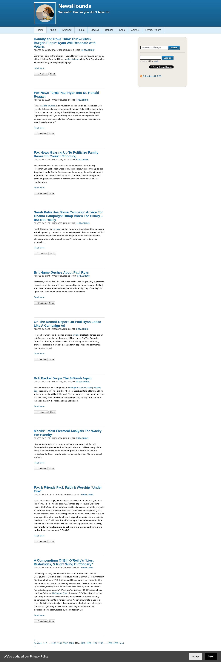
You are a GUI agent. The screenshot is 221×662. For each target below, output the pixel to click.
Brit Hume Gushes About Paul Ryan (61, 272)
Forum (81, 30)
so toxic (56, 229)
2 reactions (83, 276)
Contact (135, 30)
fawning (51, 106)
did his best (73, 59)
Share (52, 74)
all (42, 106)
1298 (109, 643)
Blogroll (95, 30)
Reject (211, 656)
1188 (100, 643)
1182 (65, 643)
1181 (59, 643)
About (53, 30)
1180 (53, 643)
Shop (122, 30)
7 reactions (82, 438)
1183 (71, 643)
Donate (109, 30)
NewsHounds (74, 6)
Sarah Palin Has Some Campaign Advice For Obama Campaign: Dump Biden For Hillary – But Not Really (68, 216)
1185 (83, 643)
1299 (116, 643)
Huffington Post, (59, 593)
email (156, 61)
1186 (89, 643)
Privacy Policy (153, 30)
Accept (195, 656)
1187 (94, 643)
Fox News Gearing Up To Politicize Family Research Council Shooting (66, 154)
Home (40, 30)
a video (76, 335)
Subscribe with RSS (152, 76)
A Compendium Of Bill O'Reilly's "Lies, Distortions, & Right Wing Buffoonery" (64, 562)
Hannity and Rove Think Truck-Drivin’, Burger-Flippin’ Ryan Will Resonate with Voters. (64, 42)
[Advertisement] (69, 81)
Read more (39, 68)
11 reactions (87, 50)
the (45, 106)
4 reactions (82, 100)
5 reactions (82, 160)
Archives (66, 30)
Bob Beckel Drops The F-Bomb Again (63, 378)
